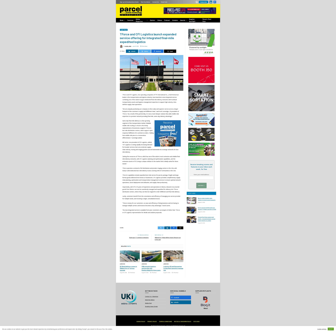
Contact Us (155, 2)
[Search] (196, 2)
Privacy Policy (152, 321)
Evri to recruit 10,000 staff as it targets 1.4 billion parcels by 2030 (207, 208)
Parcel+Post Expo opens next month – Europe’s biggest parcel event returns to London (206, 218)
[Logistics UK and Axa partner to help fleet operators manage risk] (173, 256)
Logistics (122, 263)
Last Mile (124, 30)
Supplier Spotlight (192, 20)
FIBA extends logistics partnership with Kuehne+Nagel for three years (151, 268)
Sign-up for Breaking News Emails (129, 2)
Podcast (167, 20)
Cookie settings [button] (321, 329)
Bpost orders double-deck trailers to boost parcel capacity (207, 199)
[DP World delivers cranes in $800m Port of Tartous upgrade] (130, 256)
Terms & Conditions (165, 321)
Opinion (152, 20)
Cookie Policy (140, 321)
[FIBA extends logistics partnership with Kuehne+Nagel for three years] (152, 256)
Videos (159, 20)
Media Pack (164, 2)
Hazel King (128, 46)
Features (130, 20)
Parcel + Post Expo (207, 20)
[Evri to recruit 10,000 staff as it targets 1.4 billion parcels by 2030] (191, 210)
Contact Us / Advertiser (151, 296)
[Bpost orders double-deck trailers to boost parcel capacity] (191, 200)
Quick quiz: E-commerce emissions (139, 237)
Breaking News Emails (151, 306)
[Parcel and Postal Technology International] (131, 11)
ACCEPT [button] (331, 329)
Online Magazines (139, 20)
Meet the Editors (145, 2)
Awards (182, 20)
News (121, 20)
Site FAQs (196, 321)
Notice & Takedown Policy (182, 321)
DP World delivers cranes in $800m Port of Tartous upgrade (128, 268)
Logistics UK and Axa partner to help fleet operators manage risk (173, 268)
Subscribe (203, 2)
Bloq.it (206, 308)
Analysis (175, 20)
